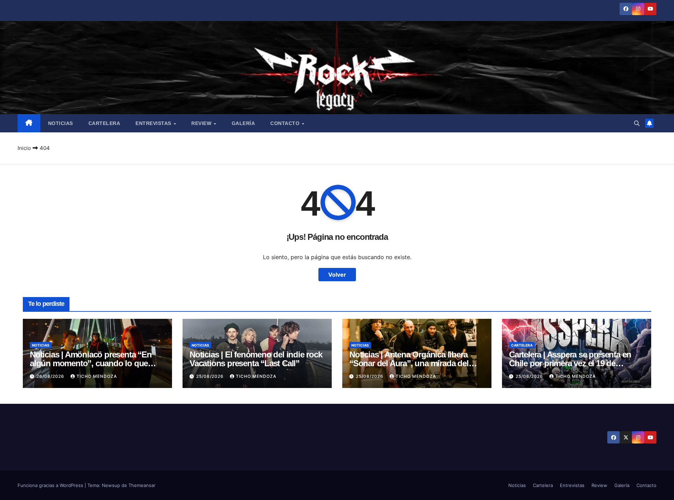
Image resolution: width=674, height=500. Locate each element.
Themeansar (142, 485)
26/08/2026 (51, 376)
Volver (337, 274)
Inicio (24, 148)
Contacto (285, 123)
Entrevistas (154, 123)
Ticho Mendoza (97, 376)
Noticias (60, 123)
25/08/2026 (210, 376)
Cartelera (104, 123)
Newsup (111, 485)
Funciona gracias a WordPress (51, 485)
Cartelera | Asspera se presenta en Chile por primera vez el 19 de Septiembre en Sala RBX (570, 363)
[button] (637, 123)
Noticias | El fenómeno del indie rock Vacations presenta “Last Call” (256, 359)
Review (202, 123)
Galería (243, 123)
